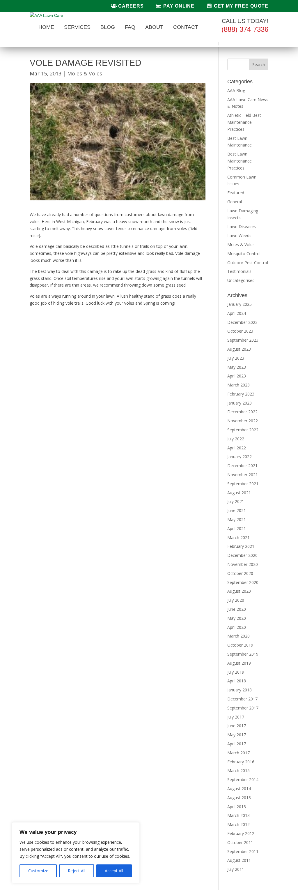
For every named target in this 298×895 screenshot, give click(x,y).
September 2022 (242, 430)
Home (46, 27)
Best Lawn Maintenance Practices (239, 161)
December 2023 (242, 322)
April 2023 (236, 376)
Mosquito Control (243, 253)
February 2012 (240, 833)
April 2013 (236, 806)
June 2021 (236, 510)
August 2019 (239, 663)
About (154, 27)
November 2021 (242, 474)
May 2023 (236, 367)
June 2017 (236, 725)
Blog (107, 27)
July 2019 (235, 672)
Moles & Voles (84, 73)
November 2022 (242, 420)
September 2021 (242, 483)
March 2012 (238, 824)
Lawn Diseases (241, 226)
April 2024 (236, 313)
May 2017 (236, 734)
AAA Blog (236, 90)
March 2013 (238, 815)
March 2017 (238, 752)
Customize (38, 870)
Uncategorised (241, 280)
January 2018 (239, 690)
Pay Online (178, 5)
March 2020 (238, 636)
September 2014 (242, 779)
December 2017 (242, 699)
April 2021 (236, 528)
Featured (235, 192)
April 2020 (236, 627)
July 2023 (235, 358)
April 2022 (236, 448)
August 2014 (239, 788)
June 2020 (236, 609)
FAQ (130, 27)
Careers (130, 5)
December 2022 (242, 411)
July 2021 (235, 501)
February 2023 (240, 394)
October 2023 (240, 331)
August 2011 (239, 860)
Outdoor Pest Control (247, 262)
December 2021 (242, 465)
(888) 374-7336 (244, 29)
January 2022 (239, 456)
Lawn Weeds (239, 235)
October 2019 (240, 645)
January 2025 (239, 304)
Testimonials (239, 271)
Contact (185, 27)
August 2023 (239, 349)
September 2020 (242, 582)
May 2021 (236, 519)
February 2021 (240, 546)
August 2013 (239, 797)
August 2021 (239, 492)
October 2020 (240, 573)
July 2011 (235, 869)
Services (77, 27)
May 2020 (236, 618)
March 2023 (238, 385)
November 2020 (242, 564)
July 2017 (235, 717)
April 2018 (236, 681)
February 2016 (240, 762)
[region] (76, 852)
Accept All (114, 870)
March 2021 (238, 537)
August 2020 (239, 591)
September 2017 (242, 708)
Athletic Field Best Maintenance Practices (244, 122)
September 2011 (242, 851)
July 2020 (235, 600)
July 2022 (235, 439)
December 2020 (242, 555)
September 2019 (242, 654)
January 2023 (239, 403)
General (234, 201)
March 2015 (238, 770)
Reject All (76, 870)
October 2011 (240, 842)
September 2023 (242, 340)
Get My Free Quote (240, 5)
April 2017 (236, 743)
